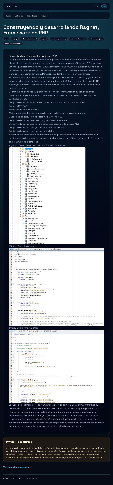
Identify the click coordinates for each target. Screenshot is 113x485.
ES (104, 6)
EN (97, 6)
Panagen (47, 73)
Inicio (8, 16)
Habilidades (32, 16)
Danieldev (12, 6)
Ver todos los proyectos (16, 467)
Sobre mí (19, 16)
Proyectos (46, 16)
